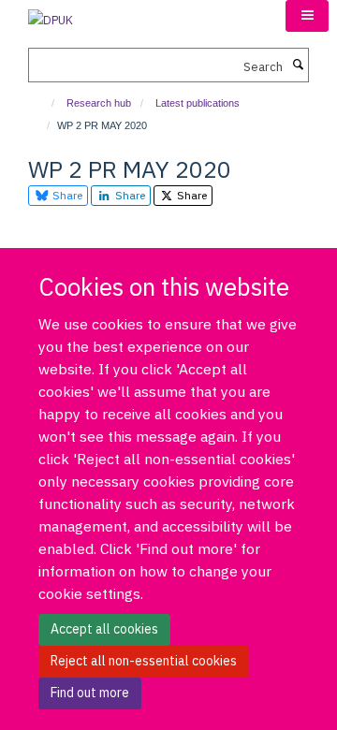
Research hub (98, 103)
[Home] (44, 103)
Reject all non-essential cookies (144, 660)
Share (66, 195)
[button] (307, 16)
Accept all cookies (104, 628)
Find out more (90, 692)
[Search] (297, 65)
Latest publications (197, 103)
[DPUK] (50, 14)
